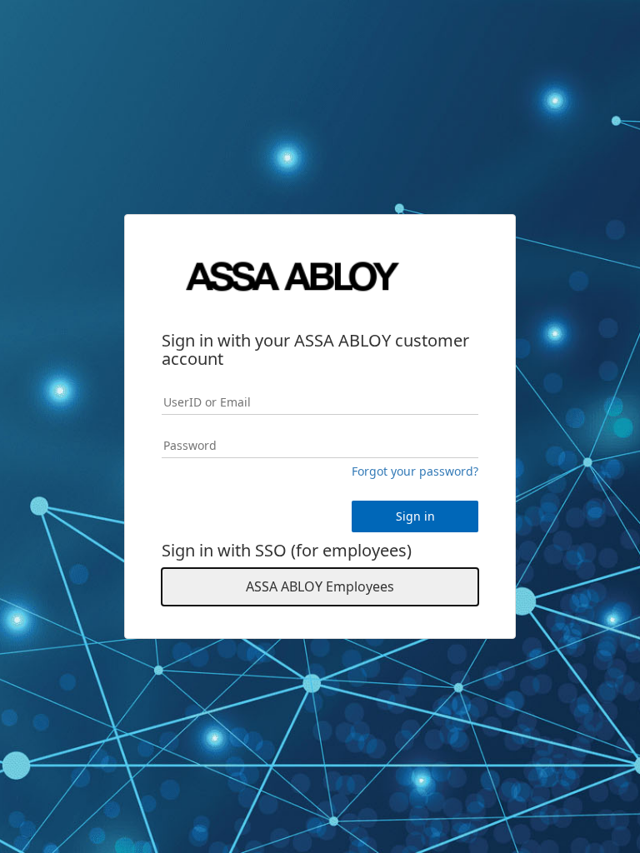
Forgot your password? (415, 471)
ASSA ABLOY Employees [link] (320, 586)
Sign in (415, 516)
